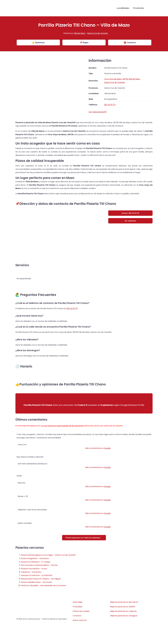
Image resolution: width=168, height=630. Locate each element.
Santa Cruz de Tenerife (97, 33)
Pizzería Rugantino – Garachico (35, 558)
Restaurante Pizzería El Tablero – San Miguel (41, 578)
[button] (149, 8)
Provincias (138, 8)
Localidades (123, 8)
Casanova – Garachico (31, 572)
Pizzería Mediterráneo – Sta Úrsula (36, 582)
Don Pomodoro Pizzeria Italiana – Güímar (39, 565)
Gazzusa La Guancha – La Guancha (36, 575)
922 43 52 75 (72, 308)
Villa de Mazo (79, 33)
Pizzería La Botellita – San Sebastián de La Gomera (43, 585)
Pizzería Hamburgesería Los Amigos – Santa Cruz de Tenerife (48, 555)
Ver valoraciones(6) (98, 112)
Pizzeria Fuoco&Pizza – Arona (34, 568)
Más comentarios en (98, 448)
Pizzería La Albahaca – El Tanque (35, 562)
